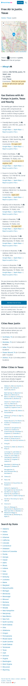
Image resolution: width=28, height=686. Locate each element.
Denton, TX (6, 358)
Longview (14, 459)
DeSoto (20, 410)
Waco (6, 507)
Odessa (6, 476)
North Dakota (7, 625)
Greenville (16, 433)
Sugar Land (7, 495)
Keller (13, 447)
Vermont (5, 656)
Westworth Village (9, 513)
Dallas (6, 410)
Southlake (15, 494)
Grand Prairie (8, 431)
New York (5, 619)
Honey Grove (14, 438)
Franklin (6, 423)
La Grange (7, 452)
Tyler (5, 501)
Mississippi (6, 596)
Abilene (6, 386)
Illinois (4, 565)
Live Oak (6, 459)
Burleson (16, 398)
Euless (6, 417)
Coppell (6, 407)
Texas (9, 18)
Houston (6, 440)
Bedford (6, 395)
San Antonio (16, 490)
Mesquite (7, 466)
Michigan (5, 591)
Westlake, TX (7, 342)
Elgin (20, 416)
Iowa (4, 571)
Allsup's (6, 66)
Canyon (6, 402)
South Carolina (7, 642)
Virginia (5, 658)
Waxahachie (7, 509)
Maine (4, 582)
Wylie (5, 516)
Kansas (5, 574)
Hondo (6, 438)
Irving (6, 443)
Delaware (5, 548)
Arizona (5, 534)
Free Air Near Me (5, 679)
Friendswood (15, 423)
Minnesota (6, 594)
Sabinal (6, 488)
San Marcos (7, 492)
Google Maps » (7, 129)
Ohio (4, 627)
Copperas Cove (15, 407)
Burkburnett (8, 398)
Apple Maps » (18, 129)
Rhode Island (7, 639)
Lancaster (16, 454)
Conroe (18, 405)
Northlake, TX (7, 337)
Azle (12, 390)
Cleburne (12, 403)
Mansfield (7, 464)
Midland (14, 466)
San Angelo (7, 490)
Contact (18, 679)
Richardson (7, 483)
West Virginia (7, 664)
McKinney (15, 464)
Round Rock (16, 483)
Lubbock (6, 461)
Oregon (5, 633)
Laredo (6, 455)
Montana (5, 602)
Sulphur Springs (18, 495)
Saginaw (13, 488)
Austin (6, 390)
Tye (20, 499)
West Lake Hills (8, 511)
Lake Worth (7, 454)
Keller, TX (5, 347)
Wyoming (5, 670)
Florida (4, 554)
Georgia (5, 557)
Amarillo (18, 386)
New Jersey (6, 613)
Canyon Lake (15, 402)
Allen (12, 386)
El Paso (14, 416)
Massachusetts (7, 588)
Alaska (4, 532)
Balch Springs (8, 393)
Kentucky (5, 577)
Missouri (5, 599)
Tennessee (6, 647)
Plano (6, 480)
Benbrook (14, 395)
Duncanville (7, 412)
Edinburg (7, 416)
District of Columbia (9, 551)
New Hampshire (8, 610)
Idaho (4, 563)
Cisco (5, 403)
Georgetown (15, 428)
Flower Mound (8, 421)
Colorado (5, 543)
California (5, 540)
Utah (4, 653)
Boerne (13, 397)
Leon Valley (14, 455)
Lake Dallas (16, 452)
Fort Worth (18, 421)
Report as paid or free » (10, 132)
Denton (13, 410)
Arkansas (5, 537)
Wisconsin (6, 667)
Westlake (18, 511)
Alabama (5, 529)
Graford (6, 429)
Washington (6, 661)
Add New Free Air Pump (14, 303)
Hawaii (4, 560)
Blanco (6, 397)
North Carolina (7, 622)
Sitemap (9, 680)
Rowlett (6, 485)
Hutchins (21, 440)
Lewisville (7, 457)
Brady (19, 397)
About (12, 679)
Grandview (18, 431)
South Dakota (7, 644)
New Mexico (6, 616)
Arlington (7, 388)
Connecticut (6, 546)
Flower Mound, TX (8, 352)
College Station (8, 405)
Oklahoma (6, 630)
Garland (6, 428)
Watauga (12, 507)
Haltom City (7, 436)
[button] (12, 33)
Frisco (6, 424)
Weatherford (17, 509)
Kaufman (7, 447)
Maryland (5, 585)
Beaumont (18, 393)
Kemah (20, 447)
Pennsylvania (7, 636)
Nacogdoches (8, 469)
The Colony (13, 499)
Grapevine (7, 433)
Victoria (6, 504)
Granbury (14, 429)
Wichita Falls (8, 514)
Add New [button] (20, 2)
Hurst (14, 440)
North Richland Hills (10, 471)
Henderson (17, 436)
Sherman (7, 494)
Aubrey (15, 388)
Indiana (5, 568)
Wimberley (17, 514)
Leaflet (16, 51)
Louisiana (5, 579)
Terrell (6, 499)
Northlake (7, 473)
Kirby (5, 449)
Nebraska (5, 605)
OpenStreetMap (23, 51)
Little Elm (15, 457)
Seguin (16, 492)
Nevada (5, 608)
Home (3, 18)
